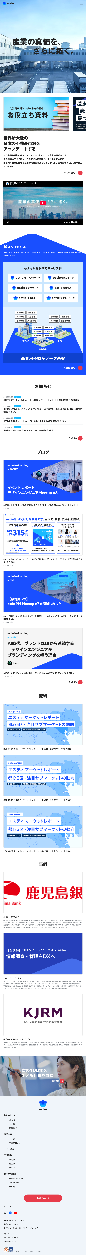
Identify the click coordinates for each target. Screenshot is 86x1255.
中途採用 (12, 1160)
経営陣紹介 (13, 1128)
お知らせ (10, 1149)
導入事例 (12, 1186)
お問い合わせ (43, 1198)
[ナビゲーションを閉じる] (81, 3)
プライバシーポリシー (10, 1234)
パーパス (12, 1120)
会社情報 (12, 1124)
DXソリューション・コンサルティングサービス (21, 1228)
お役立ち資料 (14, 1182)
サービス (12, 1139)
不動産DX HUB (10, 1224)
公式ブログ (8, 1206)
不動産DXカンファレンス (13, 1220)
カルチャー (13, 1168)
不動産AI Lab (14, 1143)
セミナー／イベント (16, 1178)
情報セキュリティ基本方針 (11, 1237)
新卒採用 (12, 1164)
